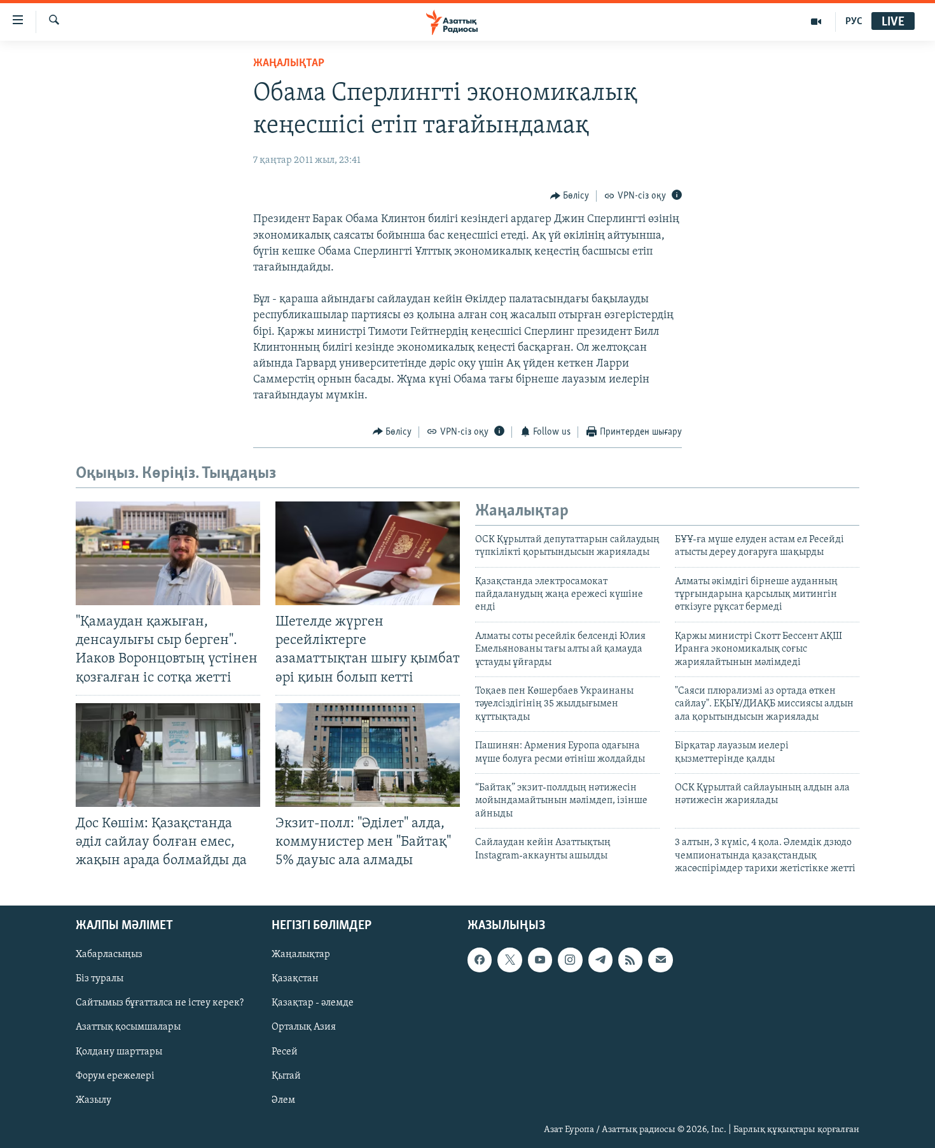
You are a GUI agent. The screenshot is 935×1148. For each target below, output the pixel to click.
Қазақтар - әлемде (313, 1003)
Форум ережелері (115, 1076)
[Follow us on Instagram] (570, 960)
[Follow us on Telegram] (600, 960)
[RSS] (630, 960)
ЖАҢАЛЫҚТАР (288, 63)
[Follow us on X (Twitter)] (509, 960)
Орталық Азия (304, 1028)
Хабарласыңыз (109, 955)
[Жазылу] (660, 960)
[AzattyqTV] (816, 21)
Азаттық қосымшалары (128, 1028)
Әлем (283, 1100)
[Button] (570, 196)
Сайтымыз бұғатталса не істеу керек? (160, 1003)
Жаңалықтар (301, 955)
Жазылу (93, 1100)
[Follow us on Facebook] (480, 960)
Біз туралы (99, 979)
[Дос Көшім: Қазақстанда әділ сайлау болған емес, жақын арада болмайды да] (168, 755)
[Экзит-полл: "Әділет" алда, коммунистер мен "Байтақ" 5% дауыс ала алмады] (367, 755)
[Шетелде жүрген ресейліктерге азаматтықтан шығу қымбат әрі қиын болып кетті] (367, 553)
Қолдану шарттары (119, 1052)
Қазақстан (295, 979)
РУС (853, 22)
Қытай (286, 1076)
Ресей (285, 1052)
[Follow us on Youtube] (540, 960)
